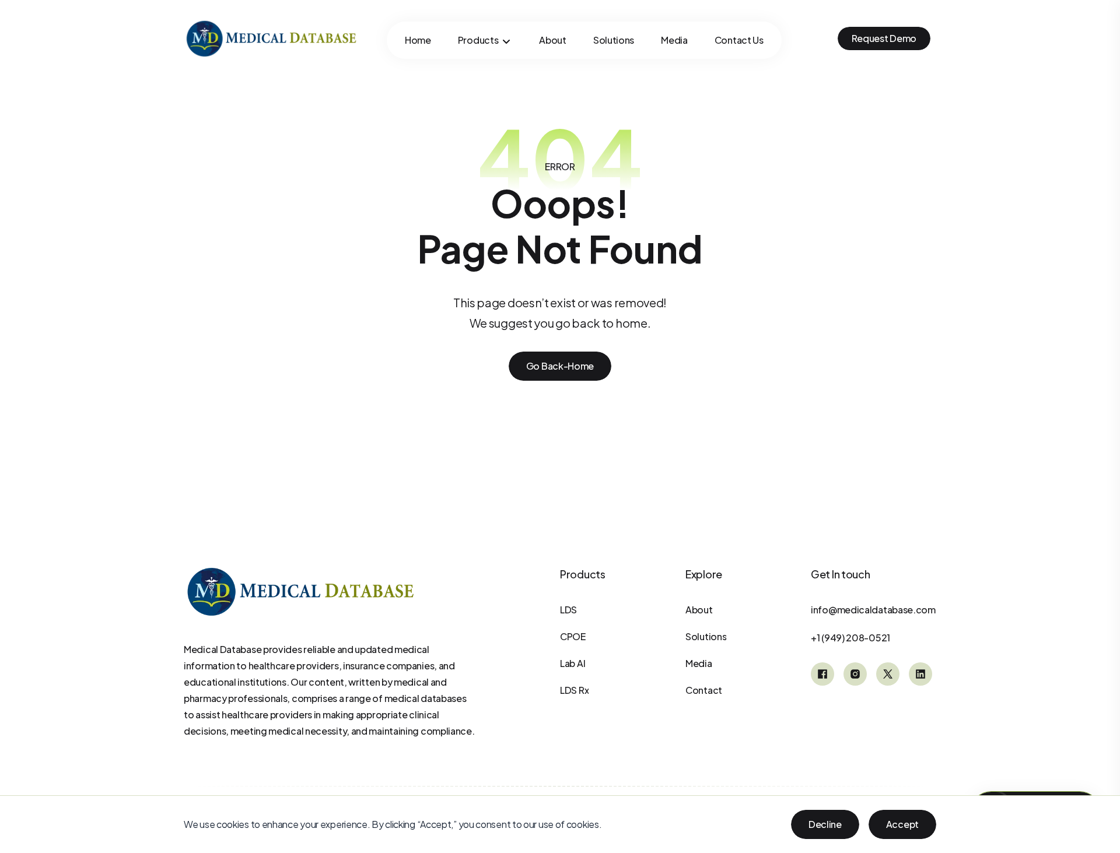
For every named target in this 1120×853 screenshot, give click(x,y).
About (552, 40)
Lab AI (572, 663)
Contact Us (739, 40)
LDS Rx (574, 690)
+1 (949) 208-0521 (850, 637)
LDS (568, 609)
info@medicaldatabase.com (873, 609)
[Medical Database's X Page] (888, 674)
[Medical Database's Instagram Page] (855, 674)
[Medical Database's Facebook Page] (822, 674)
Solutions (613, 40)
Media (674, 40)
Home (418, 40)
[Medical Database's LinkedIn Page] (920, 674)
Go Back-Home (560, 366)
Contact (703, 690)
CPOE (573, 636)
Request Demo (884, 38)
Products (478, 40)
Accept (902, 824)
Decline (825, 824)
